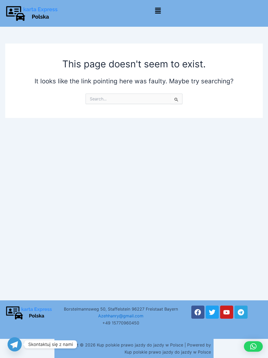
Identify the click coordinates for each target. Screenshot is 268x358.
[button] (158, 11)
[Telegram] (15, 344)
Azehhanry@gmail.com (120, 315)
